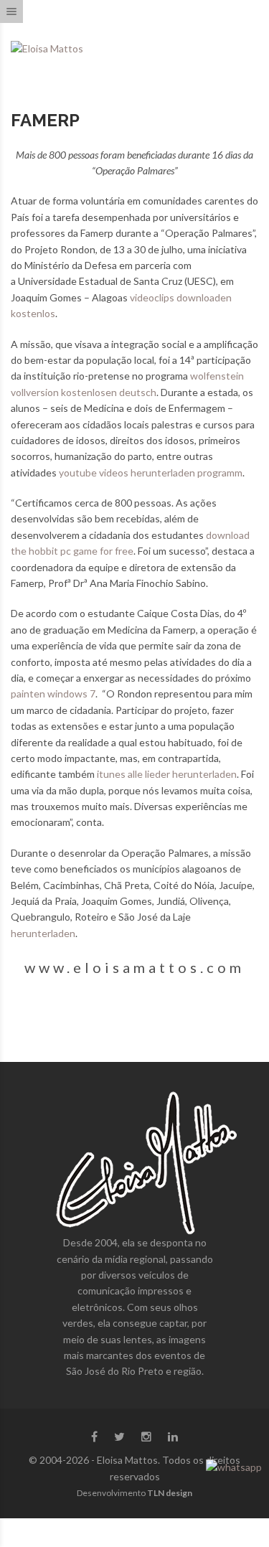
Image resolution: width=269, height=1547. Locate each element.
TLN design (169, 1492)
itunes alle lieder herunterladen (167, 774)
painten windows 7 (53, 693)
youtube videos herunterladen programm (150, 472)
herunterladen (43, 933)
